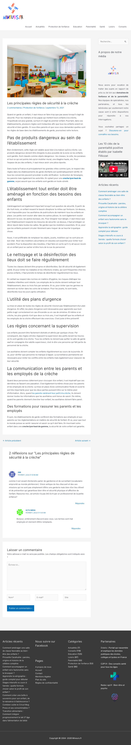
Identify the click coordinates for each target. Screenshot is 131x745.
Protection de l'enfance (33, 108)
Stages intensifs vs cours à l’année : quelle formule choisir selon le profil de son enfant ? (112, 239)
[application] (113, 168)
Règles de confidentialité (46, 683)
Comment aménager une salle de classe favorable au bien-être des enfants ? (113, 195)
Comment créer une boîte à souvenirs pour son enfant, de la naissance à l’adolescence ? (16, 698)
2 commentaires (14, 108)
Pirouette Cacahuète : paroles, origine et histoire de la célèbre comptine (112, 207)
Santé (102, 26)
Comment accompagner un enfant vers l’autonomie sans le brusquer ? (112, 219)
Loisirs (112, 26)
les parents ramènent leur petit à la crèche (51, 393)
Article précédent (12, 440)
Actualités (40, 26)
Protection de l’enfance (58, 26)
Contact (38, 673)
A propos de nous (43, 667)
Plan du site (40, 679)
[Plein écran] (125, 175)
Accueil (28, 26)
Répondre (79, 503)
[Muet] (121, 175)
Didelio (104, 648)
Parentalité (91, 26)
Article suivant (82, 440)
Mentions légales (43, 676)
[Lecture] (101, 175)
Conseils (123, 26)
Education (77, 26)
